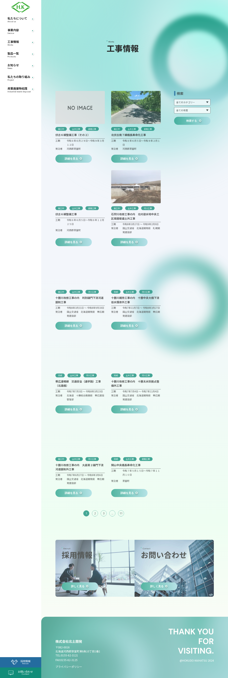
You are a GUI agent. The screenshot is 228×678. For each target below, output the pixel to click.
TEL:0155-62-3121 (66, 654)
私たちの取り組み (19, 78)
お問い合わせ (25, 672)
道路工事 (92, 128)
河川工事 (148, 207)
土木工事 (76, 128)
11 (121, 512)
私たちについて (17, 20)
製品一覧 (13, 55)
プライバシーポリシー (68, 666)
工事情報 (13, 43)
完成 (116, 291)
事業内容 (13, 32)
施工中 (61, 128)
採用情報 (25, 662)
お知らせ (13, 67)
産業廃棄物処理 (19, 90)
